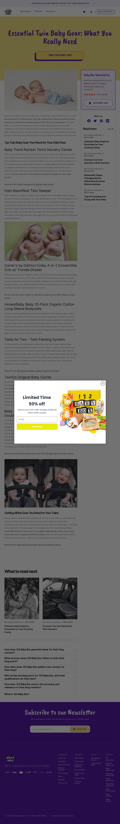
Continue (37, 426)
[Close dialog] (103, 383)
